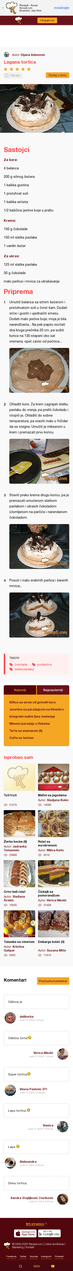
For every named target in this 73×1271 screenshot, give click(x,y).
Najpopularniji (53, 690)
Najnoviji (20, 690)
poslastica (44, 664)
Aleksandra (28, 1161)
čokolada (21, 664)
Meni (37, 1266)
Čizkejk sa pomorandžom (53, 883)
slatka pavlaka (24, 669)
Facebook (11, 1256)
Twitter (23, 1256)
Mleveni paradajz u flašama (29, 723)
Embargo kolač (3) (53, 933)
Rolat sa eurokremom (53, 833)
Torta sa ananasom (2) (25, 730)
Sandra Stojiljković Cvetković (31, 1198)
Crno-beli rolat (19, 883)
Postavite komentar (53, 981)
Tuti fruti (19, 785)
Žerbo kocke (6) (19, 833)
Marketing (18, 1247)
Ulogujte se (47, 20)
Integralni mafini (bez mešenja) (32, 716)
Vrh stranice (35, 1224)
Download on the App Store (25, 1233)
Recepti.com (7, 1245)
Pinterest (59, 1256)
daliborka (27, 1016)
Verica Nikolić (43, 1052)
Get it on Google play (49, 1233)
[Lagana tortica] (39, 370)
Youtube (34, 1256)
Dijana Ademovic (33, 54)
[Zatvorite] (3, 8)
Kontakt (30, 1247)
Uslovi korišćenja (54, 1244)
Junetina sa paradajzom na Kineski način (36, 709)
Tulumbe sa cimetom (19, 933)
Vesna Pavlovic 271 (33, 1089)
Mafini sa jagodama (53, 785)
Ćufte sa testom (21, 737)
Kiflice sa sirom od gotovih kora (32, 702)
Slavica (48, 1125)
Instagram (46, 1256)
